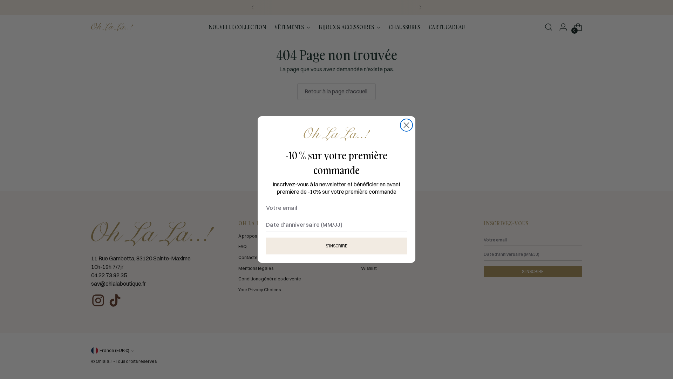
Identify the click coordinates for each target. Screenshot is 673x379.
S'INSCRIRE (336, 245)
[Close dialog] (406, 125)
